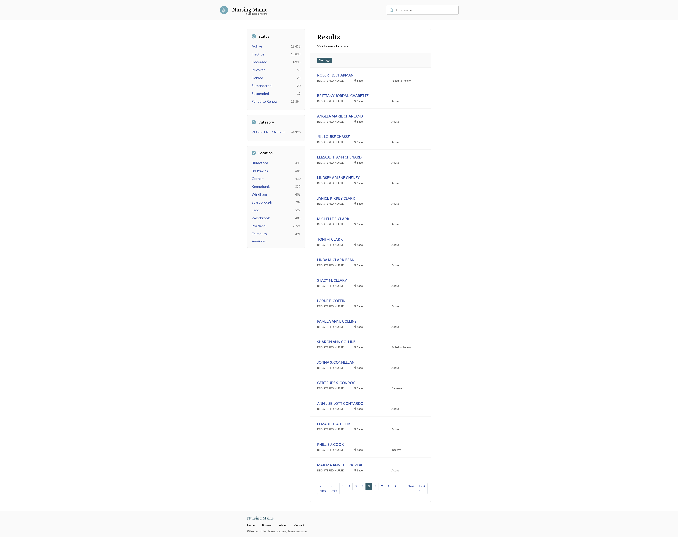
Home (251, 525)
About (283, 525)
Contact (299, 525)
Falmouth (259, 233)
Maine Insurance (297, 531)
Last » (422, 488)
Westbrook (261, 218)
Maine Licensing (277, 531)
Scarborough (262, 202)
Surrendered (262, 85)
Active (257, 46)
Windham (259, 194)
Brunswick (260, 171)
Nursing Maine (249, 10)
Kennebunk (261, 186)
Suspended (260, 93)
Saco (255, 210)
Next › (411, 488)
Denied (257, 78)
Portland (259, 226)
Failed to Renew (264, 101)
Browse (266, 525)
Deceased (259, 62)
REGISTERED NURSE (269, 132)
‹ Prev (334, 488)
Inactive (258, 54)
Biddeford (260, 163)
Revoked (259, 70)
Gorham (258, 178)
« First (323, 488)
